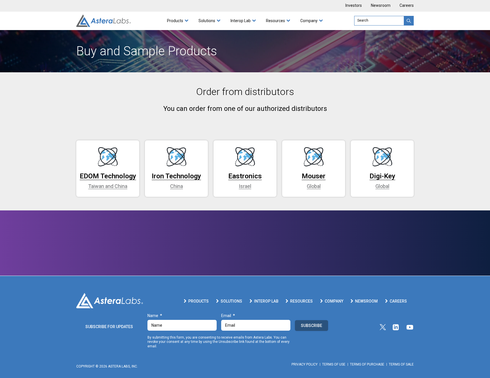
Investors (353, 5)
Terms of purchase (367, 364)
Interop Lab (241, 21)
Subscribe (311, 325)
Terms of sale (401, 364)
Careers (407, 5)
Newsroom (380, 5)
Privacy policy (305, 364)
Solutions (206, 21)
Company (309, 21)
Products (175, 21)
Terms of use (333, 364)
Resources (275, 21)
